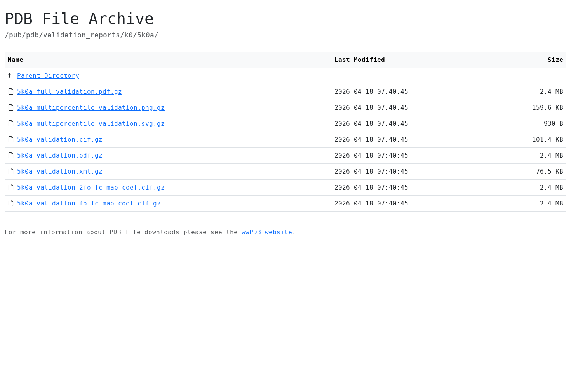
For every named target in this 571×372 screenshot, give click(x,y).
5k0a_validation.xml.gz (60, 171)
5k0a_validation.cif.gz (60, 139)
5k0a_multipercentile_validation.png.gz (91, 107)
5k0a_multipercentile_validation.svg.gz (91, 123)
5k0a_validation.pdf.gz (60, 155)
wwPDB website (267, 232)
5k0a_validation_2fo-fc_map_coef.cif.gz (91, 187)
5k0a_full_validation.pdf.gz (69, 91)
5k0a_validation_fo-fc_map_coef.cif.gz (89, 203)
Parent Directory (48, 75)
